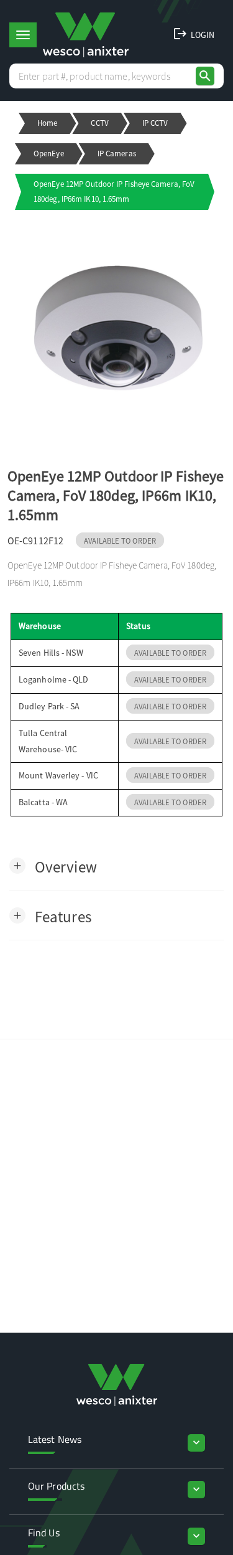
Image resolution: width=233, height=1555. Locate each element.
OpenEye (49, 153)
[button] (53, 866)
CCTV (99, 123)
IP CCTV (155, 123)
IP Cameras (117, 153)
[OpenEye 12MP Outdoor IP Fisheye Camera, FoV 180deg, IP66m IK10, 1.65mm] (116, 330)
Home (47, 123)
